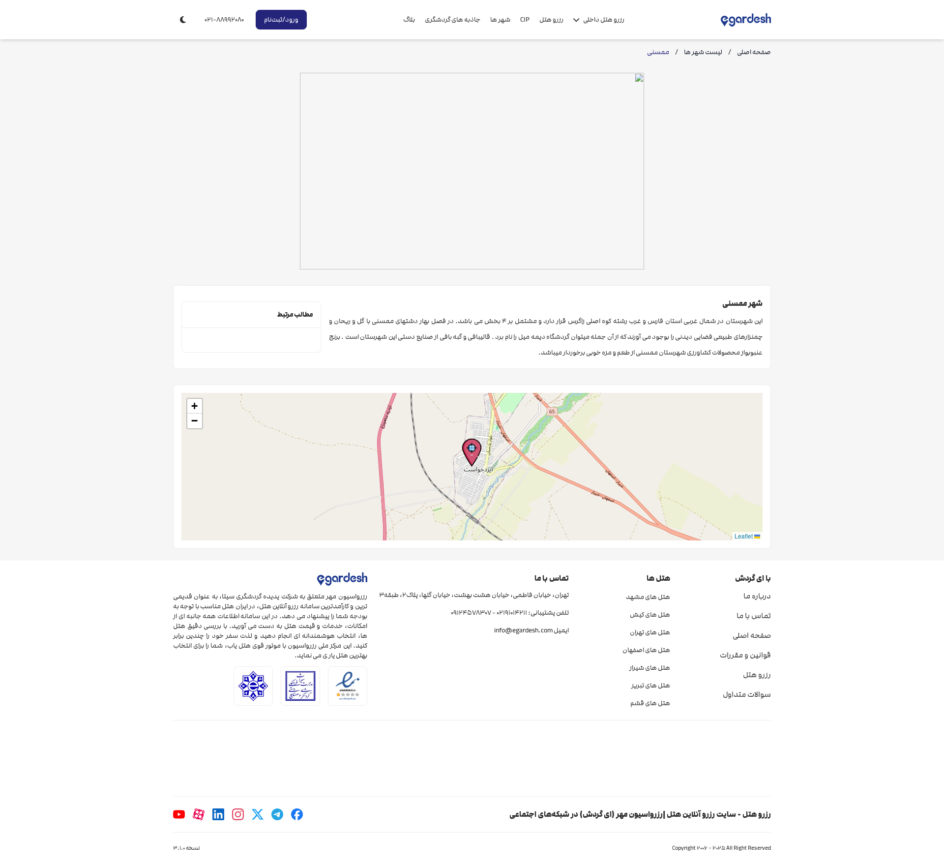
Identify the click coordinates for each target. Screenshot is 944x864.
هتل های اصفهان (646, 650)
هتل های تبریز (650, 685)
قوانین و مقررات (745, 655)
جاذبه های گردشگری (452, 20)
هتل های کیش (650, 615)
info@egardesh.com (523, 630)
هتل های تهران (650, 632)
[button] (471, 453)
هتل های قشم (650, 703)
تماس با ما (754, 615)
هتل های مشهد (648, 597)
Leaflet (744, 536)
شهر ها (500, 20)
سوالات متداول (747, 694)
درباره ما (757, 596)
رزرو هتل (551, 20)
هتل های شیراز (649, 668)
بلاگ (409, 20)
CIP (525, 20)
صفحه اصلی (752, 635)
